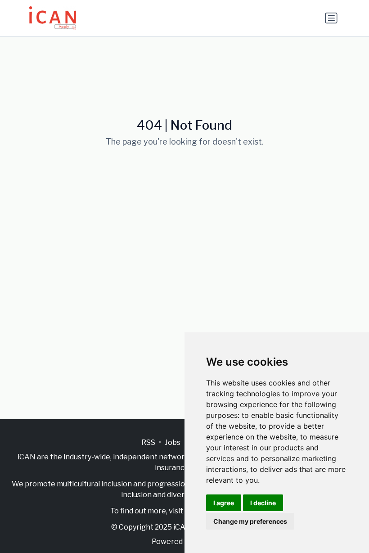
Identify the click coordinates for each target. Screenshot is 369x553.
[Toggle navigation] (331, 18)
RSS (148, 442)
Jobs (172, 442)
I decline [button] (263, 503)
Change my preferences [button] (250, 521)
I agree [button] (223, 503)
